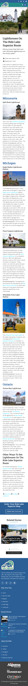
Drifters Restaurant (8, 439)
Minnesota (6, 496)
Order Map (5, 604)
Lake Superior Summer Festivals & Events (17, 624)
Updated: (10, 61)
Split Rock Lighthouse (18, 122)
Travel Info (5, 607)
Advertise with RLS (7, 657)
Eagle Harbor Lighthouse (10, 192)
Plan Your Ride (6, 596)
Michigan (15, 494)
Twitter (4, 649)
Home (4, 593)
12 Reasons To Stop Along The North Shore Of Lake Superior (16, 631)
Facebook (5, 646)
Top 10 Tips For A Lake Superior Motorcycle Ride (17, 617)
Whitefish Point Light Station (13, 335)
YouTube (4, 655)
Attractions (8, 494)
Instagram (5, 652)
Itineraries (5, 601)
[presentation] (12, 546)
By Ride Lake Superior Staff (11, 58)
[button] (9, 549)
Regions (4, 598)
